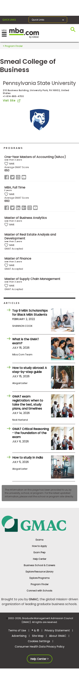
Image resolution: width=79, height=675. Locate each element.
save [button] (6, 164)
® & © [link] (35, 630)
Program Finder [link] (40, 584)
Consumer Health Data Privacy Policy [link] (39, 646)
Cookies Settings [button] (39, 641)
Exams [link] (40, 539)
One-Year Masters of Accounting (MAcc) (35, 157)
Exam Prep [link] (39, 552)
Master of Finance (17, 258)
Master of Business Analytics (25, 218)
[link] (39, 523)
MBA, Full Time (14, 187)
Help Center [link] (39, 559)
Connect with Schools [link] (39, 590)
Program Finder (13, 46)
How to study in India (27, 457)
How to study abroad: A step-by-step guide (29, 370)
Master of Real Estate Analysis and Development (30, 236)
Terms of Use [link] (17, 630)
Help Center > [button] (39, 659)
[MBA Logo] (24, 32)
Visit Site (9, 100)
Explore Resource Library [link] (39, 571)
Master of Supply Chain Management (32, 279)
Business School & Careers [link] (39, 565)
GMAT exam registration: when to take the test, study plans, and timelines (27, 402)
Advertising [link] (19, 636)
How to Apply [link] (39, 546)
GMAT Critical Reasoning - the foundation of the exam (30, 433)
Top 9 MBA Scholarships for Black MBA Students (30, 312)
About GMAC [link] (57, 636)
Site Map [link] (38, 636)
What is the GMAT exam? (25, 341)
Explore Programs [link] (40, 578)
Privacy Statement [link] (57, 630)
